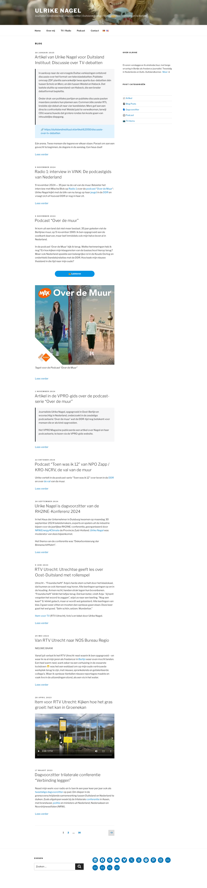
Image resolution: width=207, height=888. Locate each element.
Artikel (129, 98)
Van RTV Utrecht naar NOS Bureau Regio (72, 640)
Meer (165, 72)
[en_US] (107, 30)
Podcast (81, 30)
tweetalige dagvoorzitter (49, 792)
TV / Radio (66, 30)
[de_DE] (104, 30)
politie (56, 802)
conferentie (92, 799)
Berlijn (82, 659)
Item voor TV (42, 615)
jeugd (93, 192)
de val (47, 481)
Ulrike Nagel (58, 10)
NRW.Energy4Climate (47, 530)
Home (38, 30)
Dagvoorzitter (132, 109)
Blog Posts (131, 103)
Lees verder (41, 154)
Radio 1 (73, 188)
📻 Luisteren (74, 273)
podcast (91, 188)
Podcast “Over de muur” (57, 220)
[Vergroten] (110, 289)
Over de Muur (104, 188)
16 (80, 832)
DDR (105, 192)
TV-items (130, 121)
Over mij (50, 30)
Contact (95, 30)
